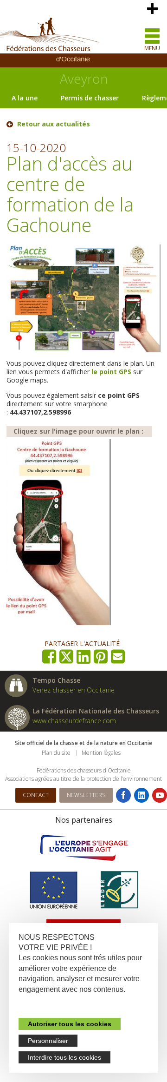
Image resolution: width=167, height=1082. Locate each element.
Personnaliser (48, 1040)
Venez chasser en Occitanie (73, 690)
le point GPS (111, 371)
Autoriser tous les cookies (69, 1024)
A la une (25, 97)
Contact (36, 795)
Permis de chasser (90, 97)
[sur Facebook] (49, 656)
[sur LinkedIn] (84, 656)
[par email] (118, 656)
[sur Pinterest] (101, 656)
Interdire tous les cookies (64, 1057)
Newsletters (86, 795)
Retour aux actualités (53, 124)
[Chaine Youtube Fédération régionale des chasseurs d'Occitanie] (159, 795)
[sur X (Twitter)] (66, 656)
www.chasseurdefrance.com (74, 720)
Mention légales (101, 753)
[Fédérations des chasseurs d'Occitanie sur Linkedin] (141, 795)
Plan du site (56, 753)
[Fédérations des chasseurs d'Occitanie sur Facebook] (123, 795)
